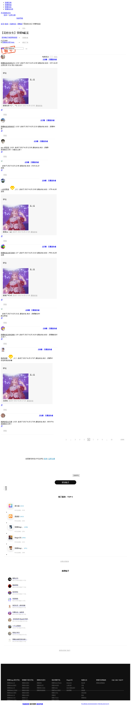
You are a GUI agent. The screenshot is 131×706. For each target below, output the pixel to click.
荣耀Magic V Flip (11, 700)
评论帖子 (65, 482)
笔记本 (83, 683)
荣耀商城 (8, 5)
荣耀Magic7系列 (11, 692)
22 (111, 439)
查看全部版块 (64, 561)
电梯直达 (45, 57)
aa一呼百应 (5, 147)
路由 (82, 695)
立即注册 (12, 15)
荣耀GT (54, 695)
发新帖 (122, 439)
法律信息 (58, 702)
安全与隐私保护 (71, 688)
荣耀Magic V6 (11, 683)
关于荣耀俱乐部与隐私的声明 (41, 702)
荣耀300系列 (25, 690)
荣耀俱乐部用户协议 (28, 702)
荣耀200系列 (25, 692)
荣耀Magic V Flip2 (12, 690)
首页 (23, 23)
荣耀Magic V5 (11, 688)
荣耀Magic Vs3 (11, 697)
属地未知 (39, 105)
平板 (82, 685)
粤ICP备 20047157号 (103, 704)
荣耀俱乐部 (9, 9)
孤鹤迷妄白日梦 (6, 422)
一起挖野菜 (5, 189)
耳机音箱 (83, 692)
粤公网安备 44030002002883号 (89, 704)
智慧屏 (83, 690)
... (70, 439)
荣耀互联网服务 (100, 683)
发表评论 (76, 475)
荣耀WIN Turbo (41, 688)
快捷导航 (19, 18)
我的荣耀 (69, 690)
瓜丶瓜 (32, 79)
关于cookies (53, 702)
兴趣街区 (13, 24)
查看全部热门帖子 (64, 650)
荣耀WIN (39, 683)
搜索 (2, 48)
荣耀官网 (8, 2)
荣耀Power (55, 688)
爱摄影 (20, 24)
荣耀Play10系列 (56, 690)
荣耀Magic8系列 (11, 685)
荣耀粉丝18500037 (8, 126)
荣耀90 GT (25, 697)
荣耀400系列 (25, 688)
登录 (5, 15)
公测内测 (69, 685)
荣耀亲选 (8, 7)
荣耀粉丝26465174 (8, 63)
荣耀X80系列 (55, 685)
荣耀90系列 (25, 700)
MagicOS (69, 683)
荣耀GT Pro (55, 692)
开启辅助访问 (6, 13)
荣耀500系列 (25, 685)
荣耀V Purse (55, 697)
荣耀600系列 (25, 683)
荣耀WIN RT (40, 685)
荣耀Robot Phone (57, 683)
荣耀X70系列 (55, 700)
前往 (55, 57)
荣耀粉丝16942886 (8, 335)
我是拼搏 (4, 358)
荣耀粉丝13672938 (8, 253)
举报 (5, 114)
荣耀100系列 (25, 695)
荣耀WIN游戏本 (41, 690)
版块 (6, 24)
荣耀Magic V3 (11, 695)
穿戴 (82, 688)
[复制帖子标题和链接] (9, 37)
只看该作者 (53, 59)
